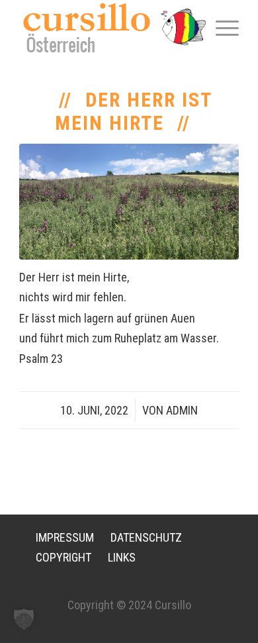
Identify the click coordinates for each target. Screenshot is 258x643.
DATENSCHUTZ (146, 537)
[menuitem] (220, 27)
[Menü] (220, 27)
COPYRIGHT (63, 557)
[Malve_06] (129, 202)
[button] (24, 619)
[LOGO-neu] (106, 27)
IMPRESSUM (65, 537)
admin (182, 410)
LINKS (122, 557)
